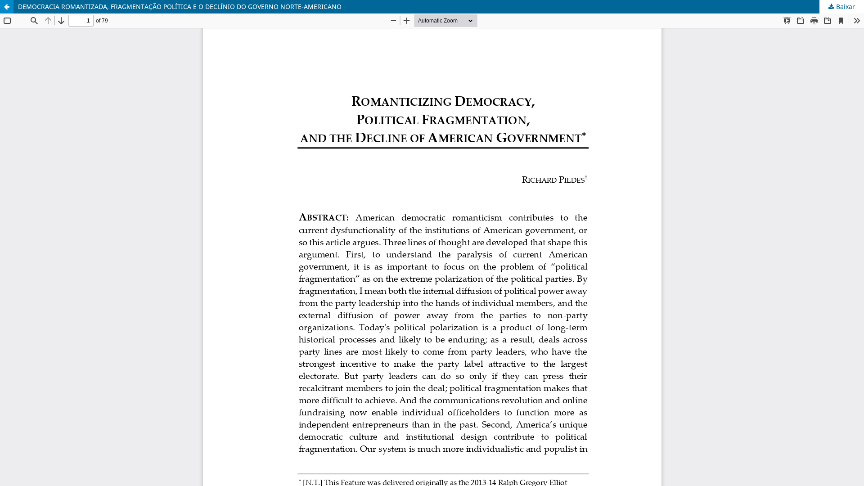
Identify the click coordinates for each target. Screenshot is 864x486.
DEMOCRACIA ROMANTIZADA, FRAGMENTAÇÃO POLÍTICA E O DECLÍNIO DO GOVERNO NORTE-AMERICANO (180, 6)
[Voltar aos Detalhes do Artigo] (7, 7)
